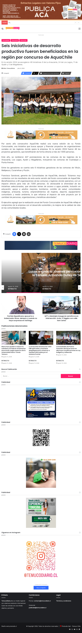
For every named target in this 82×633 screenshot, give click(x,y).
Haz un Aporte (41, 587)
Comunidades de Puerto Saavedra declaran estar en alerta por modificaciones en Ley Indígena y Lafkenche (68, 349)
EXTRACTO (12, 22)
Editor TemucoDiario (9, 68)
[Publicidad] (41, 10)
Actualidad (6, 40)
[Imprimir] (29, 234)
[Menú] (79, 29)
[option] (23, 287)
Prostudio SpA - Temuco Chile (71, 626)
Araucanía (15, 40)
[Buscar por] (3, 29)
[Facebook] (14, 234)
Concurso (23, 40)
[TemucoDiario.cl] (13, 28)
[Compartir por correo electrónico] (24, 234)
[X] (19, 234)
